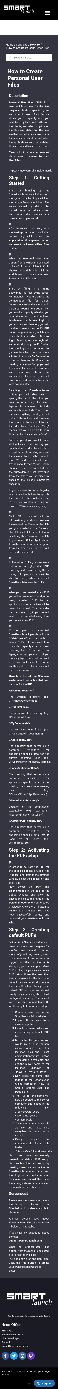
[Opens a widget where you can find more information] (44, 1383)
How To (35, 44)
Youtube (14, 1212)
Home (9, 44)
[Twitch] (31, 1356)
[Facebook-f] (5, 1356)
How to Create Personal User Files (27, 47)
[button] (29, 1384)
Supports (21, 44)
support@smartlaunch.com (15, 1345)
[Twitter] (14, 1356)
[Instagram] (22, 1356)
